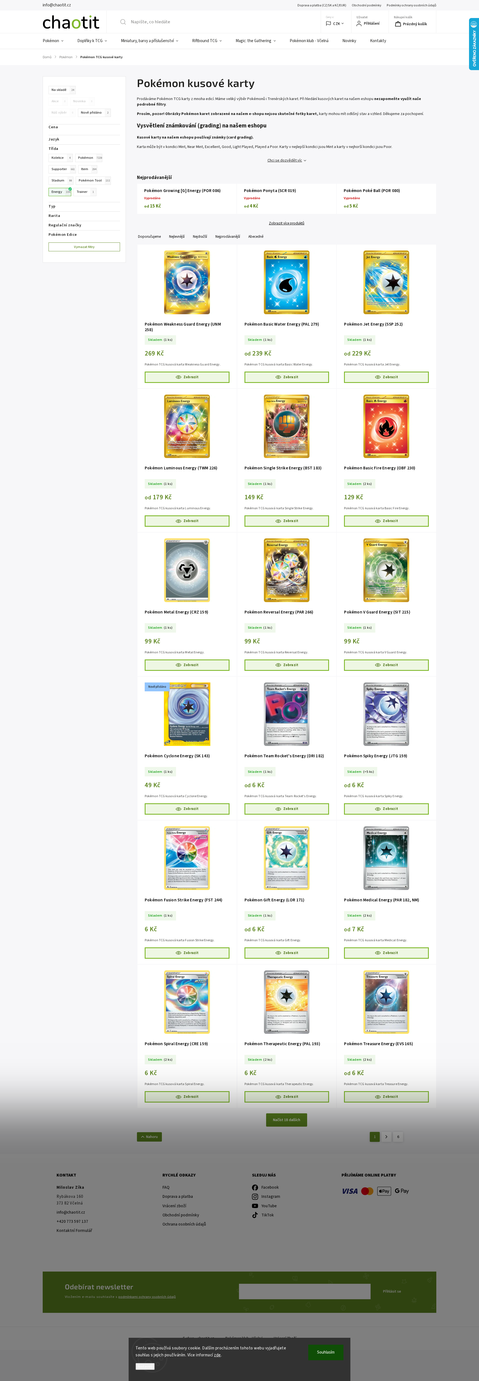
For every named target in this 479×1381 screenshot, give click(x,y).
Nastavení (145, 1366)
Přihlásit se (392, 1291)
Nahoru (152, 1137)
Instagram (270, 1197)
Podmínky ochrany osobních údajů (411, 5)
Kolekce (61, 157)
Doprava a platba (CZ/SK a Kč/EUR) (321, 5)
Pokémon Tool (94, 180)
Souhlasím (326, 1352)
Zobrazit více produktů (286, 223)
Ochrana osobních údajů (184, 1224)
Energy (61, 191)
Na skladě (63, 89)
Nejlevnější (177, 236)
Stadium (62, 180)
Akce (58, 101)
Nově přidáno (94, 112)
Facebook (270, 1187)
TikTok (267, 1215)
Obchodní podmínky (366, 5)
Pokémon (90, 157)
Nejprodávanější (227, 236)
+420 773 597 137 (72, 1221)
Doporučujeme (149, 236)
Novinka (82, 101)
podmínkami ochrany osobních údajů (147, 1296)
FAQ (165, 1187)
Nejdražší (200, 236)
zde (217, 1355)
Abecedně (255, 236)
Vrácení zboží (174, 1206)
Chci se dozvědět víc (284, 160)
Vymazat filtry (84, 246)
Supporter (63, 169)
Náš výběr (62, 112)
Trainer (85, 191)
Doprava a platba (177, 1197)
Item (88, 169)
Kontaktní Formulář (74, 1231)
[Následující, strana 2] (386, 1137)
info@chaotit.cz (71, 1212)
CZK (336, 23)
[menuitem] (56, 41)
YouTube (269, 1206)
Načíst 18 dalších (286, 1120)
